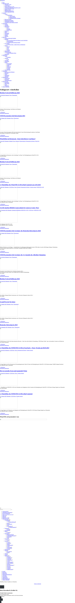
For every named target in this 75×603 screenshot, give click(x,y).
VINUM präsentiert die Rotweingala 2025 (12, 116)
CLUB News (7, 5)
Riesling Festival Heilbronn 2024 (10, 279)
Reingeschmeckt (10, 41)
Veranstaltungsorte (8, 80)
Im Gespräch (7, 43)
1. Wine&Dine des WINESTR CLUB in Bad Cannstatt (16, 394)
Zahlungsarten (5, 577)
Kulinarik (6, 39)
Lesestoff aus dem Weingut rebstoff (11, 22)
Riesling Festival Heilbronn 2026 (10, 93)
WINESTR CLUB (40, 187)
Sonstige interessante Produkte (10, 38)
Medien (6, 45)
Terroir (6, 74)
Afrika (6, 56)
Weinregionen (9, 15)
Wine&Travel (4, 55)
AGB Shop (4, 575)
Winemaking (4, 70)
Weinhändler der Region (9, 21)
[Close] (2, 586)
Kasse (6, 84)
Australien (6, 25)
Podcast (8, 49)
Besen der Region (8, 19)
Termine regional (33, 187)
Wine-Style (4, 37)
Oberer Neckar (12, 16)
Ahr (7, 27)
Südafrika (6, 36)
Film (8, 47)
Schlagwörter (7, 78)
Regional (4, 13)
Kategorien (7, 79)
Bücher (8, 46)
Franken (8, 28)
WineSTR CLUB (5, 3)
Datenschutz (4, 573)
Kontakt (3, 571)
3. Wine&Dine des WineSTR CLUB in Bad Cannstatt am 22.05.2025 (20, 185)
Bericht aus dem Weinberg (9, 72)
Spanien (6, 35)
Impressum (4, 572)
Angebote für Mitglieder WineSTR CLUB (12, 7)
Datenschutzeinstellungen (7, 574)
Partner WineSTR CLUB (9, 6)
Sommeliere (7, 54)
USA (8, 59)
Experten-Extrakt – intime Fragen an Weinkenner (16, 44)
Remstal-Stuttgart (12, 17)
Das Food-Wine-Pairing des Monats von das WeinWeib (17, 40)
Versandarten (4, 576)
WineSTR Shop (5, 81)
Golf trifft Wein (7, 69)
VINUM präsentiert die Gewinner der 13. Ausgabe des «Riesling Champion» (23, 255)
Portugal (8, 67)
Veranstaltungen (5, 77)
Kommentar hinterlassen (4, 113)
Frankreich (7, 30)
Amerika (6, 24)
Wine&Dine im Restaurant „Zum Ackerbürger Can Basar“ (18, 139)
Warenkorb (7, 85)
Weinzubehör (7, 50)
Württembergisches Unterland (14, 18)
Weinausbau (7, 75)
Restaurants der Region (9, 20)
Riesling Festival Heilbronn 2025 (10, 162)
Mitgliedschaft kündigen (9, 10)
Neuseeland (7, 33)
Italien (6, 31)
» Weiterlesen (2, 112)
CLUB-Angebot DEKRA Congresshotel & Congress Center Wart (19, 208)
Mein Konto (7, 83)
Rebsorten (6, 73)
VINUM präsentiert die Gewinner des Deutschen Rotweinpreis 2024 (20, 231)
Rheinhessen (9, 29)
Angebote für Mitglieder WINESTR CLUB (20, 210)
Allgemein (7, 95)
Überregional (4, 23)
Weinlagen (7, 76)
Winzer (6, 14)
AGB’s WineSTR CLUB (9, 11)
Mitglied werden (8, 9)
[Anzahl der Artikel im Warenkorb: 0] (0, 508)
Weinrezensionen (8, 52)
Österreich (6, 34)
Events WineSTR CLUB (9, 8)
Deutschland (7, 26)
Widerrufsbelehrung (6, 578)
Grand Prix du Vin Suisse (7, 302)
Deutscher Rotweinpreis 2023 (9, 325)
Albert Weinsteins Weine (11, 53)
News (3, 2)
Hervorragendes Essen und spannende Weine (13, 371)
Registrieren (7, 82)
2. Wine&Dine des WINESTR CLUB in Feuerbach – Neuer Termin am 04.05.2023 (24, 348)
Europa (6, 62)
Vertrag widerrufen (5, 86)
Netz (8, 48)
